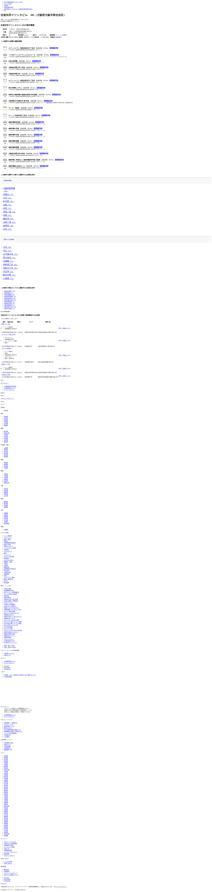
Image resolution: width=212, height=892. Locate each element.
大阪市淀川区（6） (9, 303)
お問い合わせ (8, 863)
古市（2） (7, 229)
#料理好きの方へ (9, 614)
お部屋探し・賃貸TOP (10, 722)
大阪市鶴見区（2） (9, 305)
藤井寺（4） (8, 219)
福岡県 (6, 513)
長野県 (6, 449)
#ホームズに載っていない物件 (13, 621)
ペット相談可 (8, 536)
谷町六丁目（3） (10, 268)
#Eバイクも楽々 (8, 628)
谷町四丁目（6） (10, 264)
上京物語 (6, 736)
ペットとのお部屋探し (10, 733)
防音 (5, 575)
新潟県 (6, 453)
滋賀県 (6, 479)
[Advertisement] (106, 691)
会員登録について (9, 726)
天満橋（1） (8, 261)
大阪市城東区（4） (9, 294)
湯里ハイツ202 (6, 364)
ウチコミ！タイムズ (10, 841)
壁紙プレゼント (8, 546)
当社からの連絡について (11, 874)
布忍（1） (7, 208)
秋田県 (6, 420)
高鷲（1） (7, 215)
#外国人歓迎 (7, 588)
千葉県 (6, 435)
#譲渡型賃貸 (7, 637)
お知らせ (6, 848)
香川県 (6, 503)
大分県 (6, 520)
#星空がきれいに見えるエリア (13, 616)
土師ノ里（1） (9, 222)
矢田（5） (7, 205)
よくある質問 (8, 861)
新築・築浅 (7, 539)
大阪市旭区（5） (9, 293)
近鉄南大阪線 (8, 180)
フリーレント (8, 537)
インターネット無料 (10, 548)
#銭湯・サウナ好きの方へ (11, 608)
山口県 (6, 495)
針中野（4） (8, 201)
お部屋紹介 (7, 748)
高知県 (6, 505)
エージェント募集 (9, 847)
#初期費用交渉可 (9, 590)
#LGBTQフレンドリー (10, 642)
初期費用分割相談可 (10, 542)
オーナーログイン (9, 390)
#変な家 (6, 595)
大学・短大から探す (10, 647)
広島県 (6, 490)
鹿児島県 (6, 523)
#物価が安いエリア (9, 618)
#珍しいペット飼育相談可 (11, 592)
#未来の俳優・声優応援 (11, 601)
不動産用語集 (8, 850)
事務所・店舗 (8, 562)
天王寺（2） (8, 271)
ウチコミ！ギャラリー (10, 852)
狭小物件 (6, 582)
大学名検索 (7, 746)
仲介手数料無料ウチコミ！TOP (13, 2)
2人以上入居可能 (9, 556)
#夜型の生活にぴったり (11, 632)
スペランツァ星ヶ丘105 (8, 334)
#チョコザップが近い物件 (11, 620)
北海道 (6, 410)
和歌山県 (6, 482)
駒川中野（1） (9, 275)
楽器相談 (6, 574)
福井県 (6, 456)
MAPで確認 (54, 48)
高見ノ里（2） (9, 212)
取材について (8, 728)
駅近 (5, 553)
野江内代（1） (9, 258)
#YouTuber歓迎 (8, 627)
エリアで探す (8, 4)
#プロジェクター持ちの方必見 (13, 630)
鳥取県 (6, 494)
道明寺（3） (8, 226)
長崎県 (6, 516)
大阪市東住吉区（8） (10, 300)
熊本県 (6, 518)
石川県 (6, 451)
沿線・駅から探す (9, 645)
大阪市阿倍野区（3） (10, 296)
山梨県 (6, 448)
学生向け (6, 558)
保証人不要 (7, 544)
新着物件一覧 (8, 749)
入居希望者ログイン (10, 388)
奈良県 (6, 481)
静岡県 (6, 464)
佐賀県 (6, 515)
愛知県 (6, 462)
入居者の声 (7, 735)
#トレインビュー (9, 639)
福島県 (6, 425)
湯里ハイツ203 (6, 324)
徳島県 (6, 507)
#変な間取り (7, 597)
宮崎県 (6, 522)
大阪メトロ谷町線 (9, 239)
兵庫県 (6, 475)
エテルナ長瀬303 (7, 348)
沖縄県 (6, 529)
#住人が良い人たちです (11, 625)
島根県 (6, 492)
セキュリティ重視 (9, 577)
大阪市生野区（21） (10, 291)
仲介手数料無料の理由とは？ (12, 729)
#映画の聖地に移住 (9, 634)
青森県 (6, 416)
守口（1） (7, 251)
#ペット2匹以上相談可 (10, 594)
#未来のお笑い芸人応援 (11, 599)
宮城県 (6, 421)
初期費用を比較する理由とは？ (13, 731)
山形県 (6, 423)
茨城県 (6, 438)
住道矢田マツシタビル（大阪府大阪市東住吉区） (18, 9)
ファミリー (7, 555)
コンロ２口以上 (8, 560)
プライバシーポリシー (10, 873)
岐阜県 (6, 466)
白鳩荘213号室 (6, 374)
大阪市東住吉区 (8, 7)
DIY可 (6, 581)
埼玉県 (6, 436)
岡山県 (6, 488)
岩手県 (6, 418)
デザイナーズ (8, 551)
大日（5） (7, 247)
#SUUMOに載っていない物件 (12, 623)
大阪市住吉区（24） (10, 298)
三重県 (6, 468)
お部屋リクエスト (9, 653)
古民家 (6, 565)
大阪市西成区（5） (9, 301)
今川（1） (7, 198)
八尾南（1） (8, 278)
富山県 (6, 455)
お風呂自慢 (7, 572)
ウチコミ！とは (8, 724)
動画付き (6, 567)
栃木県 (6, 440)
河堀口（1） (8, 194)
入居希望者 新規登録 (10, 386)
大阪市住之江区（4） (10, 306)
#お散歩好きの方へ (9, 641)
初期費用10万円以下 (10, 568)
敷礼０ (6, 541)
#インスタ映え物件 (9, 611)
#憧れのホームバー (9, 635)
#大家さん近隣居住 (9, 604)
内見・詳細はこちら (64, 328)
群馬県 (6, 441)
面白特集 (6, 854)
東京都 (6, 431)
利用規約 (6, 871)
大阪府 (6, 5)
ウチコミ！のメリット (7, 398)
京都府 (6, 477)
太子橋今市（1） (10, 254)
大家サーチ (7, 655)
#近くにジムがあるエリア (11, 613)
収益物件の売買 (8, 845)
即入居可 (6, 570)
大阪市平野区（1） (9, 308)
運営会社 (6, 869)
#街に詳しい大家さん (10, 606)
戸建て (6, 563)
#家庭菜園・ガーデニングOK (12, 609)
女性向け (6, 549)
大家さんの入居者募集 (10, 843)
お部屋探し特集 (8, 742)
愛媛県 (6, 502)
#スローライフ (8, 602)
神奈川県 (6, 433)
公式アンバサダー (9, 855)
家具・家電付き (8, 579)
